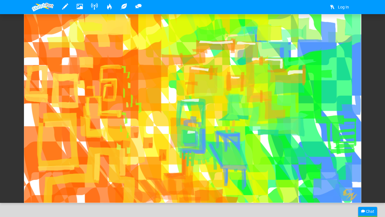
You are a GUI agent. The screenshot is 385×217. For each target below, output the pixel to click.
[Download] (346, 27)
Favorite (75, 192)
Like (43, 192)
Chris (54, 181)
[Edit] (331, 27)
